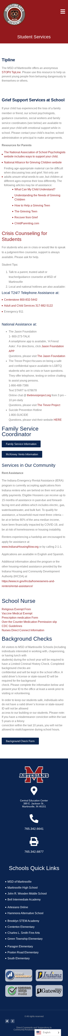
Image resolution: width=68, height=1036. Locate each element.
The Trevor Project (48, 405)
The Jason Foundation (51, 356)
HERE (58, 419)
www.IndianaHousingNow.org (20, 546)
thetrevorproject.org (39, 395)
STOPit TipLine (11, 72)
